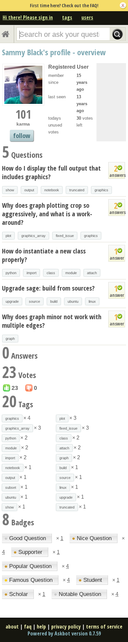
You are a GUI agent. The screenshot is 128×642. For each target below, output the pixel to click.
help (41, 626)
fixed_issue (65, 236)
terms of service (104, 626)
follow (21, 135)
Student (91, 580)
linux (92, 301)
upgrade (12, 301)
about (12, 626)
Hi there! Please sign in (28, 17)
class (51, 273)
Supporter (28, 552)
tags (67, 17)
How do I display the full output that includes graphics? (51, 172)
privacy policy (66, 626)
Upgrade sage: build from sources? (48, 288)
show (10, 190)
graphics (101, 190)
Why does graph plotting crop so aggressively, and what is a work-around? (47, 214)
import (31, 273)
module (71, 273)
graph (10, 339)
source (34, 301)
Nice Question (92, 538)
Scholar (17, 594)
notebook (51, 190)
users (87, 17)
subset (10, 487)
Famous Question (29, 580)
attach (92, 273)
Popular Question (28, 566)
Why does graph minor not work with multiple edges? (51, 321)
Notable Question (78, 594)
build (53, 301)
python (11, 273)
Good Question (26, 538)
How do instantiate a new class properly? (44, 255)
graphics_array (33, 236)
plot (8, 236)
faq (28, 626)
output (29, 190)
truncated (76, 190)
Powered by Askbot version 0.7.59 (64, 633)
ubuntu (73, 301)
